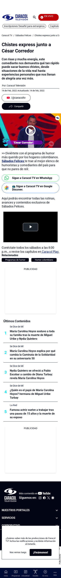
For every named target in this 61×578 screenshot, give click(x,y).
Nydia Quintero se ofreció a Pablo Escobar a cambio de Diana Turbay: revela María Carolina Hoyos (31, 374)
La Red (13, 405)
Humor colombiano (44, 260)
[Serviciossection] (56, 518)
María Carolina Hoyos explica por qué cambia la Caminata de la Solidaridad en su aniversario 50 (32, 354)
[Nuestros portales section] (56, 510)
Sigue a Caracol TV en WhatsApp (32, 178)
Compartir (19, 106)
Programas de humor (15, 260)
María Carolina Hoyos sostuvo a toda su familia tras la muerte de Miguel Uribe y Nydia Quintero (32, 335)
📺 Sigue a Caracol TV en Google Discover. (32, 188)
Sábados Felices (23, 35)
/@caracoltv (18, 97)
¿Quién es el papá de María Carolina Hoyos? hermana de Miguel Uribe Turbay (32, 394)
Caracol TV (7, 35)
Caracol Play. (50, 251)
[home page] (15, 17)
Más (55, 575)
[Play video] (30, 130)
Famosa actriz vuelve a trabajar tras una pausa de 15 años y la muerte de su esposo (32, 413)
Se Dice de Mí (16, 326)
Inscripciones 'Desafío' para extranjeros (24, 26)
